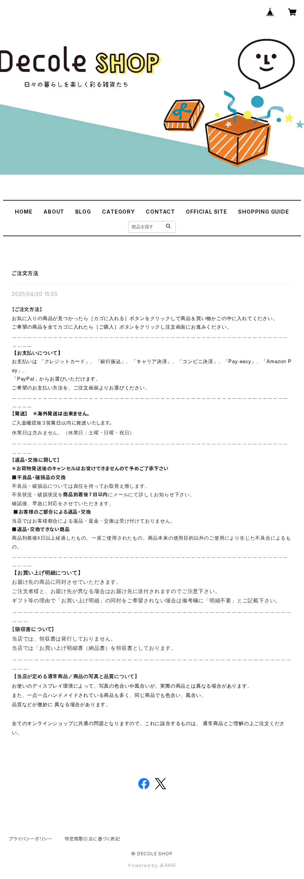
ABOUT (53, 211)
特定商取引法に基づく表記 (92, 839)
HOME (23, 211)
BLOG (83, 211)
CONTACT (160, 211)
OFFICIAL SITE (206, 211)
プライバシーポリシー (31, 839)
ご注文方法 (25, 273)
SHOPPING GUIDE (263, 211)
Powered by (143, 865)
